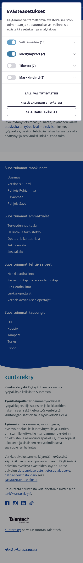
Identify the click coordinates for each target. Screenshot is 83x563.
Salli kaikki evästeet (41, 112)
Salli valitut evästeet (41, 93)
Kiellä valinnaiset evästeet (41, 102)
